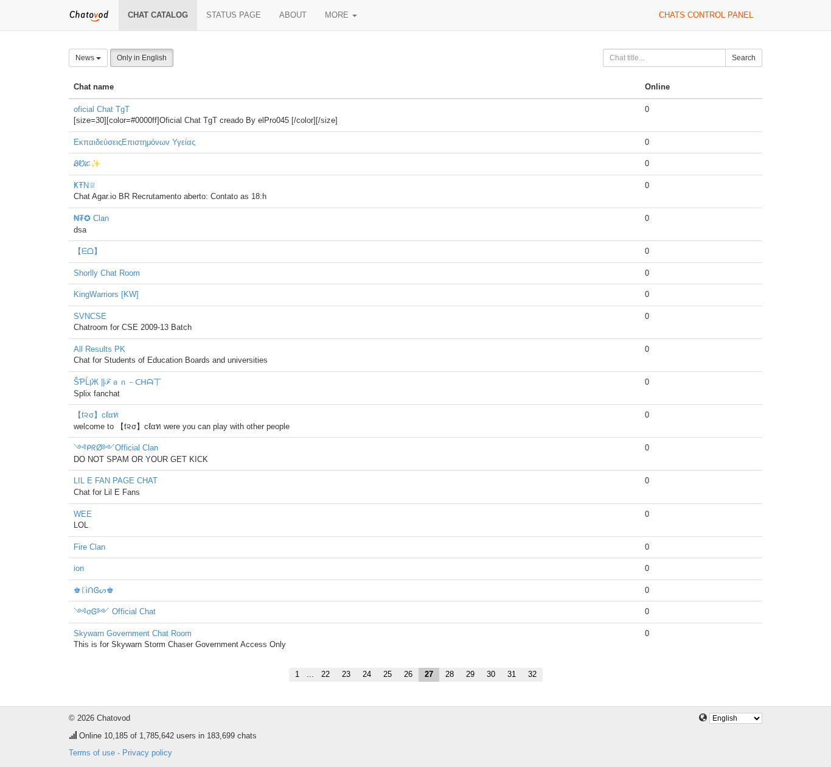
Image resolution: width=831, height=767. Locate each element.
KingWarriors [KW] (106, 294)
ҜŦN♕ (85, 185)
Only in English (142, 58)
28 (449, 674)
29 (470, 674)
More (338, 14)
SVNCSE (90, 316)
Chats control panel (706, 14)
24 (367, 674)
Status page (233, 14)
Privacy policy (147, 752)
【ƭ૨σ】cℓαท (96, 414)
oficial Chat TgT (102, 109)
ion (79, 568)
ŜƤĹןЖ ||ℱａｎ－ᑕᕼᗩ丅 (117, 382)
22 (325, 674)
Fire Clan (89, 547)
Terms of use (92, 752)
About (293, 14)
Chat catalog (158, 14)
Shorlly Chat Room (107, 273)
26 (408, 674)
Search (744, 58)
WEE (83, 514)
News (85, 58)
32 (532, 674)
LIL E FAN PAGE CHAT (116, 480)
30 (491, 674)
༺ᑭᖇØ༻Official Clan (116, 447)
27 (429, 674)
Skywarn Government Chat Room (133, 633)
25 (387, 674)
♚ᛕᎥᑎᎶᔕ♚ (94, 590)
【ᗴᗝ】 (88, 251)
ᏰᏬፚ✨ (87, 163)
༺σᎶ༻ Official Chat (115, 611)
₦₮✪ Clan (91, 218)
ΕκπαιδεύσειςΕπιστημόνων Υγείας (134, 142)
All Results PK (99, 349)
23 (346, 674)
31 (511, 674)
